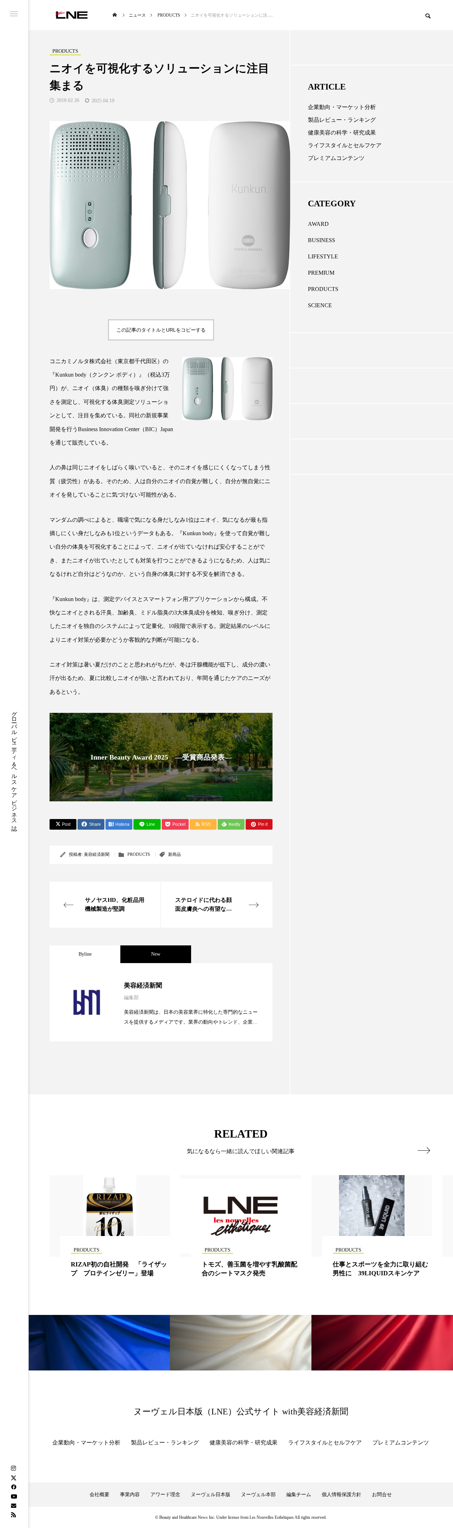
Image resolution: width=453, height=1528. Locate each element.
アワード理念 (165, 1494)
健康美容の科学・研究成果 (342, 133)
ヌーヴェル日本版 (210, 1494)
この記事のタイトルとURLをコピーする (161, 330)
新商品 (174, 854)
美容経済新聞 (96, 854)
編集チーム (298, 1494)
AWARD (318, 224)
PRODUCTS (138, 854)
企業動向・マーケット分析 (342, 107)
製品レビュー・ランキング (342, 120)
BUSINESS (321, 240)
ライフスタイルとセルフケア (345, 145)
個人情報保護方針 (341, 1494)
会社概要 (99, 1494)
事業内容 (130, 1494)
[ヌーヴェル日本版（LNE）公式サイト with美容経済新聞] (71, 15)
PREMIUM (321, 273)
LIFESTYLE (323, 256)
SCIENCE (320, 305)
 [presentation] (424, 1150)
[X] (13, 1478)
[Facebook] (13, 1487)
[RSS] (13, 1514)
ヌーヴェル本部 (258, 1494)
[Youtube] (14, 1496)
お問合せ (382, 1494)
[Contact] (13, 1505)
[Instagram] (13, 1468)
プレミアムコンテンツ (336, 158)
